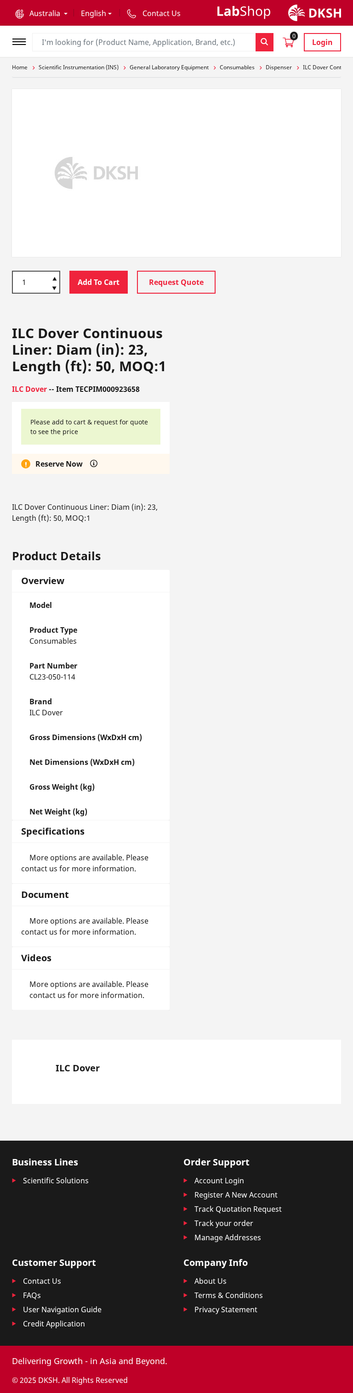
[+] (54, 278)
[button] (41, 13)
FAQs (32, 1295)
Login (322, 42)
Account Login (219, 1181)
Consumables (237, 67)
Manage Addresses (227, 1237)
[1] (54, 289)
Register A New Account (236, 1195)
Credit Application (54, 1324)
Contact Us (42, 1281)
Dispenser (279, 67)
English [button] (93, 13)
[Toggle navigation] (22, 40)
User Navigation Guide (62, 1309)
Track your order (223, 1223)
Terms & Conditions (228, 1295)
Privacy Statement (225, 1309)
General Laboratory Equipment (169, 67)
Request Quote (176, 282)
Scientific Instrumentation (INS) (79, 67)
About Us (210, 1281)
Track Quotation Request (238, 1209)
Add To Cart (99, 282)
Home (20, 67)
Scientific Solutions (56, 1181)
